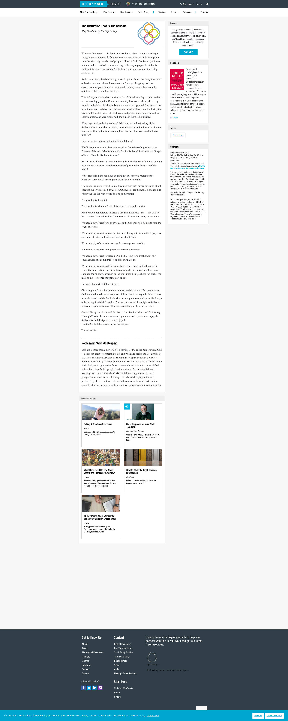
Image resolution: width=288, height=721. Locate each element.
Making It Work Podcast (125, 673)
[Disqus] (122, 583)
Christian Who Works (123, 688)
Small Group (143, 12)
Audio (116, 669)
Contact (85, 669)
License (85, 660)
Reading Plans (120, 660)
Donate (199, 4)
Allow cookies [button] (274, 715)
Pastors (174, 12)
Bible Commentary (88, 12)
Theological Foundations (93, 652)
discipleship (178, 135)
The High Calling (121, 656)
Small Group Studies (123, 652)
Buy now (174, 117)
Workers (162, 12)
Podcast (204, 12)
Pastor (117, 692)
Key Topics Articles (123, 648)
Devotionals (125, 12)
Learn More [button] (153, 715)
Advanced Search (89, 681)
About (191, 4)
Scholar (117, 696)
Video (117, 665)
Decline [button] (258, 715)
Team (84, 648)
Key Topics (108, 12)
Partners (86, 656)
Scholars (187, 12)
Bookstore (87, 665)
